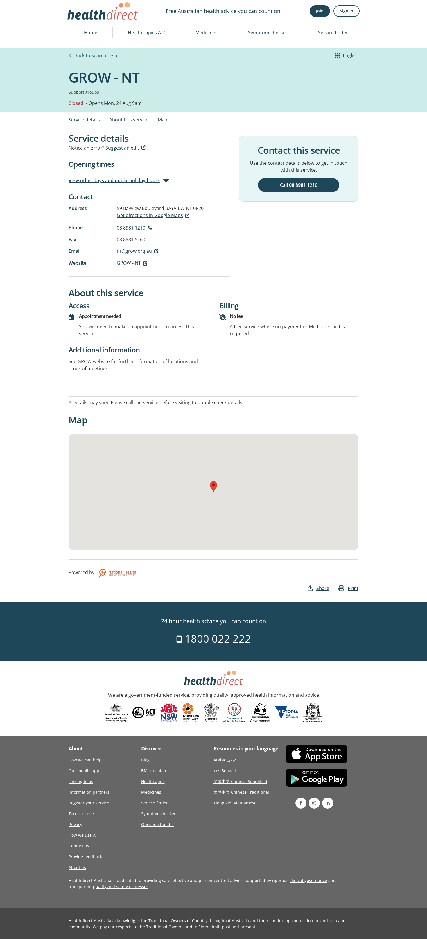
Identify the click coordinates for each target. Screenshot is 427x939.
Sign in (346, 11)
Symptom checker (268, 32)
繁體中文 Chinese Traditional (241, 792)
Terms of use (81, 813)
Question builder (157, 824)
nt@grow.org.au (134, 251)
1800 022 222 (216, 639)
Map (162, 120)
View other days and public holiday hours (114, 180)
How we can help (85, 760)
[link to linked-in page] (327, 803)
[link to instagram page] (314, 803)
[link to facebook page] (300, 803)
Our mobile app (84, 770)
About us (77, 867)
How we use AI (83, 835)
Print (353, 588)
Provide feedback (85, 856)
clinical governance (308, 880)
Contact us (79, 846)
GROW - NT (129, 263)
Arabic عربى (225, 760)
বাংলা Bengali (225, 770)
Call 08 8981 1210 (298, 185)
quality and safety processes (120, 886)
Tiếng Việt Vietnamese (235, 803)
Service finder (333, 32)
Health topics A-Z (146, 32)
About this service (128, 120)
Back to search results (98, 55)
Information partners (89, 792)
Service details (84, 120)
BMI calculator (155, 770)
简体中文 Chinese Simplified (240, 781)
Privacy (75, 824)
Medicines (206, 32)
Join (320, 11)
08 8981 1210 (131, 228)
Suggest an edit (122, 148)
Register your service (89, 803)
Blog (145, 760)
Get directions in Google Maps (150, 215)
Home (90, 32)
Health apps (153, 781)
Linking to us (81, 781)
